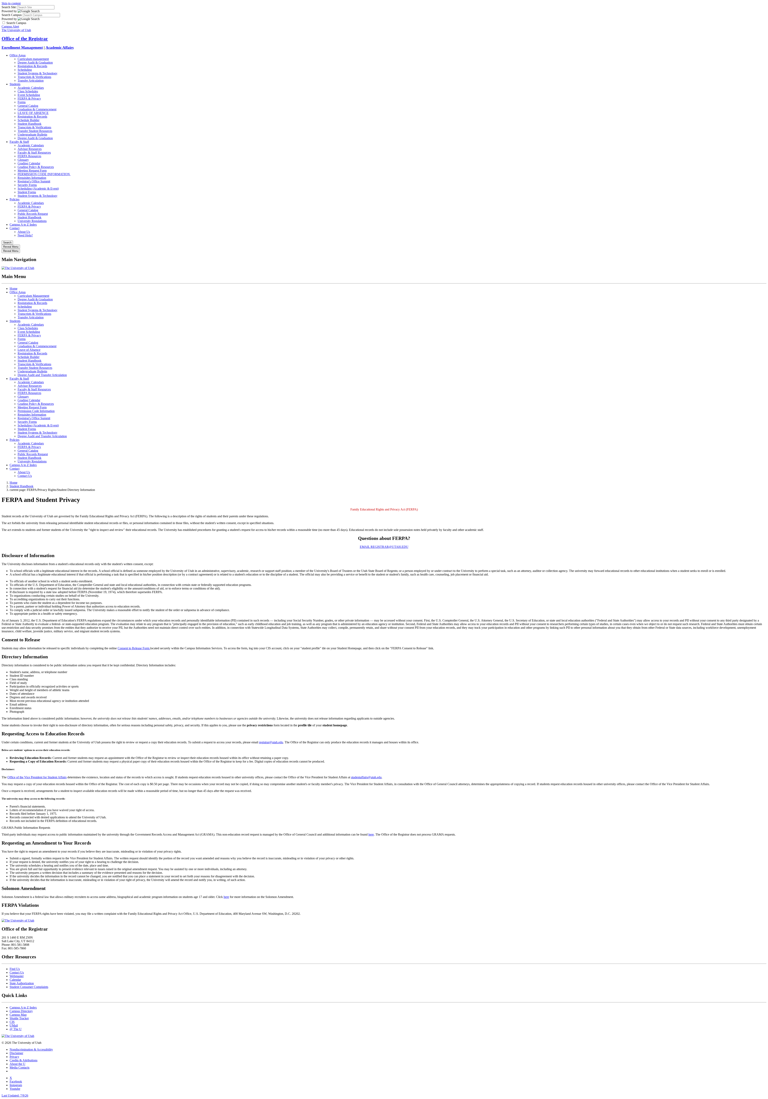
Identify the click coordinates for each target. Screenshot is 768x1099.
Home (13, 288)
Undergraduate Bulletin (32, 134)
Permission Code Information (36, 411)
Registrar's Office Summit (34, 181)
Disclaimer (16, 1053)
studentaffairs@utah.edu (366, 777)
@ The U (16, 1029)
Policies (14, 199)
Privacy (14, 1056)
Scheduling (25, 69)
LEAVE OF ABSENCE (33, 113)
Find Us (15, 969)
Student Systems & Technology (37, 73)
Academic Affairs (60, 47)
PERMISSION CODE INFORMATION (44, 174)
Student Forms (27, 192)
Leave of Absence (29, 349)
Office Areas (18, 55)
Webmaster (17, 976)
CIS (12, 1022)
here (371, 834)
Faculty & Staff (19, 141)
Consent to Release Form (134, 648)
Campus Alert (10, 26)
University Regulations (32, 221)
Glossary (23, 159)
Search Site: (9, 7)
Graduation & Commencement (37, 109)
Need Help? (25, 235)
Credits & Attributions (23, 1060)
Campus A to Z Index (23, 224)
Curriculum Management (33, 295)
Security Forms (27, 185)
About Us (24, 231)
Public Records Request (33, 213)
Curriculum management (33, 59)
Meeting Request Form (32, 170)
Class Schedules (28, 91)
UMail (14, 1025)
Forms (22, 102)
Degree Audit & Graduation (35, 62)
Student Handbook (29, 123)
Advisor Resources (30, 149)
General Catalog (28, 105)
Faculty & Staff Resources (34, 152)
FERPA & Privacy (29, 98)
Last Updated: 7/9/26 (15, 1095)
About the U (17, 1064)
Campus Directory (21, 1011)
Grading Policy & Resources (36, 167)
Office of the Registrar (25, 38)
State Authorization (22, 983)
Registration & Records (32, 66)
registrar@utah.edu (271, 742)
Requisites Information (32, 177)
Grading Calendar (29, 163)
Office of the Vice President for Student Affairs (37, 777)
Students (15, 84)
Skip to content (11, 3)
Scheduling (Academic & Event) (38, 188)
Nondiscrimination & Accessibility (31, 1049)
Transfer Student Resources (35, 131)
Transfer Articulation (31, 80)
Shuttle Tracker (19, 1018)
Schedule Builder (28, 120)
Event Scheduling (29, 95)
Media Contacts (19, 1067)
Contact (14, 228)
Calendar (15, 979)
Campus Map (18, 1014)
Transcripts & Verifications (34, 77)
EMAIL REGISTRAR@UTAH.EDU (384, 546)
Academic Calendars (31, 87)
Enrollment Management (22, 47)
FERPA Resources (29, 156)
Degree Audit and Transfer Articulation (42, 375)
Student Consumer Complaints (29, 987)
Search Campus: (12, 15)
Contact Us (25, 475)
